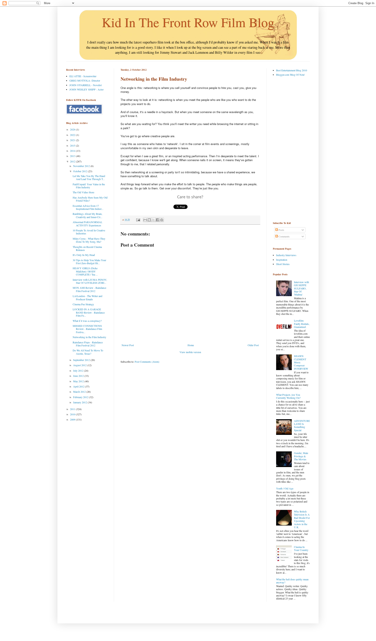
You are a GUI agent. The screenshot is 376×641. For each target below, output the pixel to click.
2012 (73, 161)
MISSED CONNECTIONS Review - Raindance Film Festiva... (87, 329)
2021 (73, 140)
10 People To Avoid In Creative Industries (89, 232)
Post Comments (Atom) (147, 361)
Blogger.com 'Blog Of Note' (290, 74)
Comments (284, 236)
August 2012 (80, 365)
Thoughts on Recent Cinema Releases (87, 248)
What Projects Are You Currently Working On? (288, 396)
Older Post (253, 345)
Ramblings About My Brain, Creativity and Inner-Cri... (87, 215)
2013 (73, 156)
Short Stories (283, 264)
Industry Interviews (286, 255)
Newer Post (128, 345)
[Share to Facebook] (157, 220)
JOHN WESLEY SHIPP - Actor (86, 89)
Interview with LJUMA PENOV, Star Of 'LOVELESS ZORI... (90, 281)
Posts (281, 230)
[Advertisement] (290, 148)
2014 (73, 150)
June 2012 (78, 375)
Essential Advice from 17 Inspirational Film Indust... (88, 207)
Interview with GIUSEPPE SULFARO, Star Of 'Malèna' (301, 288)
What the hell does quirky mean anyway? (292, 581)
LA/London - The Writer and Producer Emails (87, 297)
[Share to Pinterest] (161, 220)
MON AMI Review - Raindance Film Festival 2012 (89, 289)
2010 (73, 414)
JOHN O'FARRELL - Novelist (85, 85)
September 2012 (82, 360)
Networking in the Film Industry (89, 337)
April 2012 (79, 386)
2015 (73, 145)
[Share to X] (153, 220)
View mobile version (190, 352)
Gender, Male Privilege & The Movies (301, 456)
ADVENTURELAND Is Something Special (302, 425)
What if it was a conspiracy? (87, 320)
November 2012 (82, 166)
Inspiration (281, 259)
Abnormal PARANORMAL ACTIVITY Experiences (87, 223)
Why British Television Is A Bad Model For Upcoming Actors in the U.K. (302, 519)
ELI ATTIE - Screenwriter (82, 76)
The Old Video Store (83, 192)
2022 (73, 135)
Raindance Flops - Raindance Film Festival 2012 (88, 344)
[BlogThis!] (149, 220)
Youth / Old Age (284, 488)
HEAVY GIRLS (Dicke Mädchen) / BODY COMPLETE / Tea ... (85, 271)
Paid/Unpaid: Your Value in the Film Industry (89, 185)
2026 (73, 129)
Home (191, 345)
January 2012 (80, 402)
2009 (73, 419)
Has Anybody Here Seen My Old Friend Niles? (90, 199)
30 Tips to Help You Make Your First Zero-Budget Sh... (89, 261)
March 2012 (79, 391)
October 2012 (80, 171)
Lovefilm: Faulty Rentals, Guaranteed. (301, 324)
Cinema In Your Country (301, 548)
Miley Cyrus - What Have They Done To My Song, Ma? (89, 240)
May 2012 (78, 381)
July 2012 (78, 370)
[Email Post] (138, 219)
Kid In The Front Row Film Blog (188, 22)
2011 (73, 409)
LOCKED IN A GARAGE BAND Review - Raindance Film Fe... (89, 312)
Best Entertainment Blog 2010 (291, 70)
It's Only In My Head (84, 255)
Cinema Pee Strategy (83, 304)
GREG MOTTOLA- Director (84, 80)
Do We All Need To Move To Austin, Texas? (88, 352)
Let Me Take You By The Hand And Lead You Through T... (89, 177)
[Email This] (145, 220)
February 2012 (81, 397)
